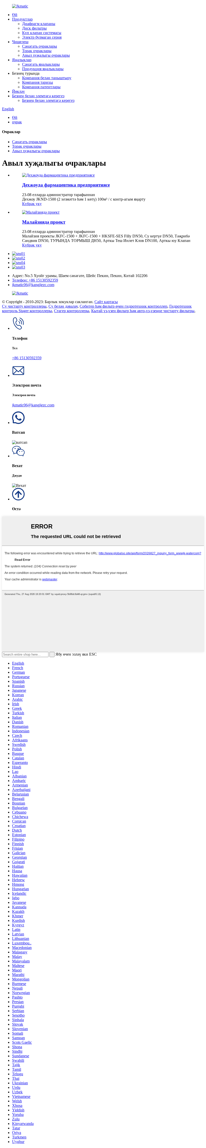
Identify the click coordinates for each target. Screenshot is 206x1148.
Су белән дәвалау (63, 306)
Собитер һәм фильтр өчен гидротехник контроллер (123, 306)
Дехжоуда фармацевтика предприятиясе (66, 185)
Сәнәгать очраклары (39, 46)
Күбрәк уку (32, 204)
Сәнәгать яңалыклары (41, 64)
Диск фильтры (34, 28)
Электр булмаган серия (42, 37)
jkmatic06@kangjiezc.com (33, 285)
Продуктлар (22, 19)
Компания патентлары (41, 87)
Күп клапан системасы (41, 33)
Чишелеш (20, 42)
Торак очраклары (37, 51)
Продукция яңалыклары (43, 69)
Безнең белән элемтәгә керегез (38, 96)
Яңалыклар (21, 60)
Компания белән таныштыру (46, 78)
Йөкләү (18, 91)
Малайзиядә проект (43, 222)
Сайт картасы (106, 302)
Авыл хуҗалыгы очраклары (46, 55)
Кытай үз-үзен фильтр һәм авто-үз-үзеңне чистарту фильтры (142, 311)
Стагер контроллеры (71, 311)
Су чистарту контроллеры (24, 306)
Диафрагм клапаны (38, 24)
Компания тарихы (37, 82)
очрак (17, 122)
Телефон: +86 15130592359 (35, 280)
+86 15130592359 (26, 358)
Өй (14, 15)
